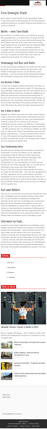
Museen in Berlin (13, 426)
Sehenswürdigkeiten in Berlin (17, 423)
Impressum (6, 395)
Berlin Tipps (35, 426)
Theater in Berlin (34, 423)
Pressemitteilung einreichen (11, 414)
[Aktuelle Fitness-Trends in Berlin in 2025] (23, 308)
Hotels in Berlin (25, 426)
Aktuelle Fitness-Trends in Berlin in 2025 (19, 327)
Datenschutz (6, 397)
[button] (8, 3)
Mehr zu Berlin (8, 286)
